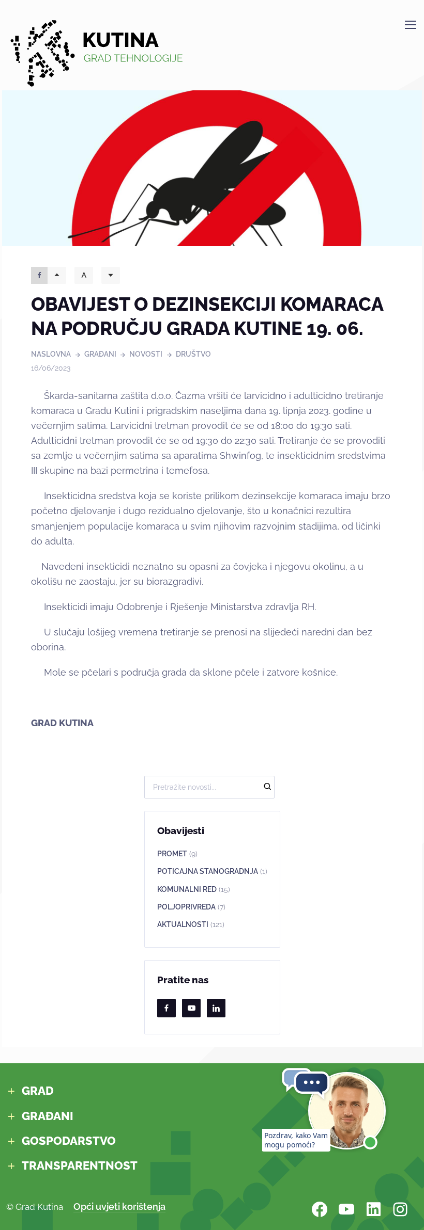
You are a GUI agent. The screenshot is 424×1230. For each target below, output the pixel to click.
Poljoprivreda (191, 907)
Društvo (193, 354)
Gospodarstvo (69, 1141)
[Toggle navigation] (410, 24)
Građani (100, 354)
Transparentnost (80, 1165)
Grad (38, 1090)
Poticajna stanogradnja (212, 871)
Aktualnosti (190, 924)
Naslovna (51, 354)
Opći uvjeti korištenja (119, 1206)
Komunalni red (193, 889)
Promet (177, 854)
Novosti (145, 354)
